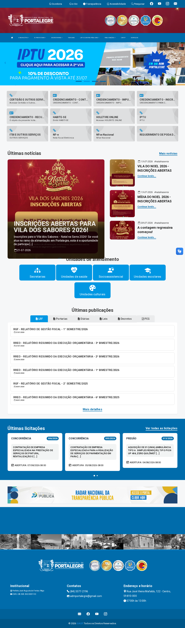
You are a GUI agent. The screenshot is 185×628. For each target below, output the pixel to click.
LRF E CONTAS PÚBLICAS (89, 37)
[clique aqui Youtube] (97, 614)
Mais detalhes (92, 409)
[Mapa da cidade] (92, 520)
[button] (94, 475)
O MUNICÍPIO (23, 37)
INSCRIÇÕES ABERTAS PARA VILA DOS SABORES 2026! (55, 227)
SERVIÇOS (134, 37)
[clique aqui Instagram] (105, 614)
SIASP (80, 623)
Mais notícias (168, 153)
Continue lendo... (146, 176)
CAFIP (123, 37)
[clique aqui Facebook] (88, 614)
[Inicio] (12, 37)
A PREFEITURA (39, 37)
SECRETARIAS (56, 37)
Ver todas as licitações (161, 428)
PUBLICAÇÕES (110, 37)
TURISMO (71, 37)
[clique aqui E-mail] (79, 614)
